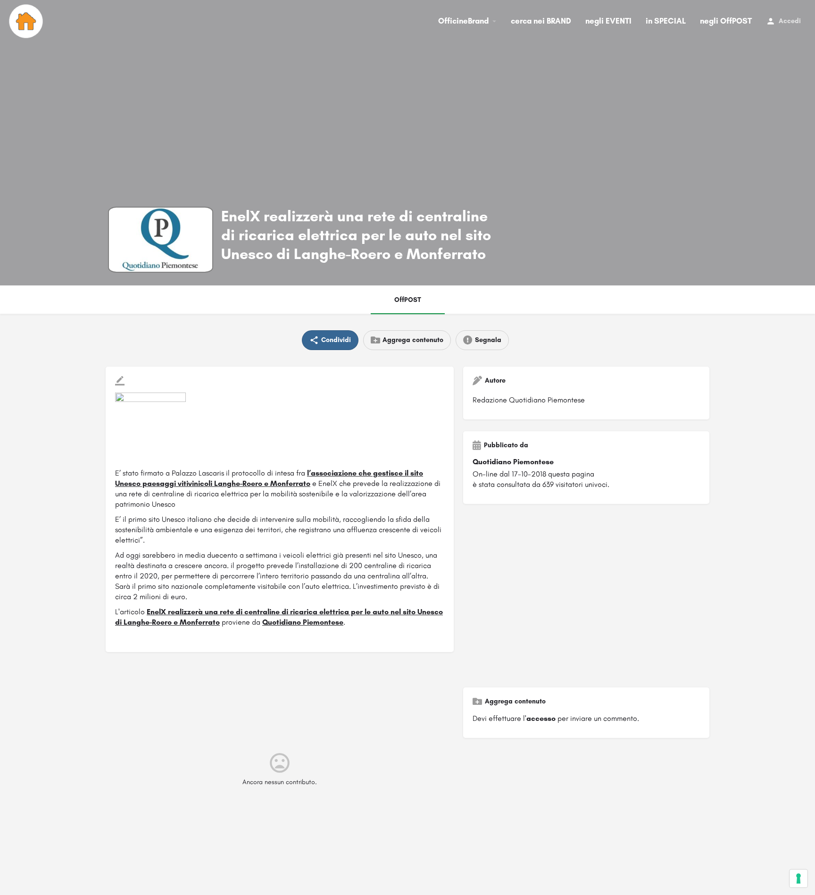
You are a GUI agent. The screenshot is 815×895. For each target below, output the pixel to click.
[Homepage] (27, 21)
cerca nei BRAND (541, 20)
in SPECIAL (666, 20)
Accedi (790, 21)
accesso (541, 718)
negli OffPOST (726, 20)
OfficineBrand (463, 20)
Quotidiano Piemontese (302, 622)
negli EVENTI (608, 20)
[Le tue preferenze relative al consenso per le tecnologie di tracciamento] (798, 878)
